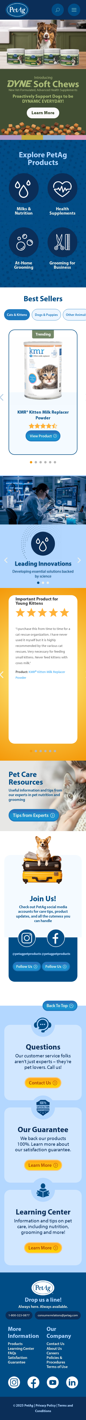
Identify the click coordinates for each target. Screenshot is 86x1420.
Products (15, 1343)
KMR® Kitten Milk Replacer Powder (43, 414)
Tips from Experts (30, 815)
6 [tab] (55, 462)
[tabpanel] (43, 392)
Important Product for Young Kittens (37, 601)
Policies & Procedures (56, 1359)
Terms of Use (57, 1366)
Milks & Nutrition (24, 211)
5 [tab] (50, 462)
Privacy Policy (46, 1405)
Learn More (43, 112)
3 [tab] (40, 462)
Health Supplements (62, 211)
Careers (53, 1353)
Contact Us (40, 1083)
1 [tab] (31, 462)
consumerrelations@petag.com (58, 1315)
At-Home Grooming (23, 265)
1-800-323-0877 (19, 1315)
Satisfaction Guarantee (17, 1359)
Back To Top (57, 1005)
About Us (54, 1348)
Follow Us (24, 966)
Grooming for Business (62, 265)
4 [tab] (45, 462)
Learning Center (21, 1348)
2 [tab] (36, 462)
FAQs (12, 1353)
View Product (41, 435)
